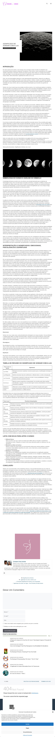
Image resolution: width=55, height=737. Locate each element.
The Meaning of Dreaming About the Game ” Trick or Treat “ (24, 659)
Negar (27, 728)
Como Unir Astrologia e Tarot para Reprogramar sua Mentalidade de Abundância (29, 646)
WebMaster (35, 693)
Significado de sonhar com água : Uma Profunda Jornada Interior (28, 583)
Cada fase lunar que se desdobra (35, 473)
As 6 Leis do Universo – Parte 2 (17, 673)
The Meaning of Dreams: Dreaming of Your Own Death (23, 651)
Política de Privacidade (27, 735)
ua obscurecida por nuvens (32, 133)
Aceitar (27, 724)
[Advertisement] (27, 18)
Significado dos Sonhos (9, 48)
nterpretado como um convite (43, 204)
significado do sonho (25, 579)
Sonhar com (33, 579)
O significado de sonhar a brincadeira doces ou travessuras (24, 666)
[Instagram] (4, 573)
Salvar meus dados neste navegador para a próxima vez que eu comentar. (21, 623)
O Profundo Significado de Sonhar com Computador (28, 581)
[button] (53, 712)
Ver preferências (27, 732)
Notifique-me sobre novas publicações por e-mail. (15, 626)
